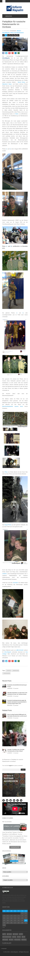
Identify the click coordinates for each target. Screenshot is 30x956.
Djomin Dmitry (21, 82)
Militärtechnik (16, 670)
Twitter (16, 113)
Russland (6, 939)
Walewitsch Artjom (7, 84)
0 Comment (13, 30)
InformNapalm (6, 32)
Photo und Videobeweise (17, 32)
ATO (5, 934)
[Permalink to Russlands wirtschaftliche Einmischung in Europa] (4, 686)
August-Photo (8, 524)
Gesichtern (15, 582)
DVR (21, 934)
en (13, 35)
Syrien (11, 939)
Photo (6, 472)
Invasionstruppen (7, 936)
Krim (19, 936)
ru (3, 35)
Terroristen (18, 939)
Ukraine (24, 939)
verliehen (4, 573)
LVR (24, 936)
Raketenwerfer (7, 673)
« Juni (3, 927)
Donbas (9, 934)
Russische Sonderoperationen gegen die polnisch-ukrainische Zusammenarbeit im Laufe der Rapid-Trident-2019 (17, 702)
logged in (11, 765)
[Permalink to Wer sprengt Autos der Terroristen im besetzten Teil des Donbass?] (14, 733)
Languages (4, 948)
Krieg (15, 936)
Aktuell (19, 30)
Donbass (9, 670)
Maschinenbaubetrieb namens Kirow (12, 406)
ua (10, 35)
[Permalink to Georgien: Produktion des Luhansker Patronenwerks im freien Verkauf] (4, 750)
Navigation (8, 16)
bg (15, 35)
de (5, 35)
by (8, 35)
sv (18, 35)
